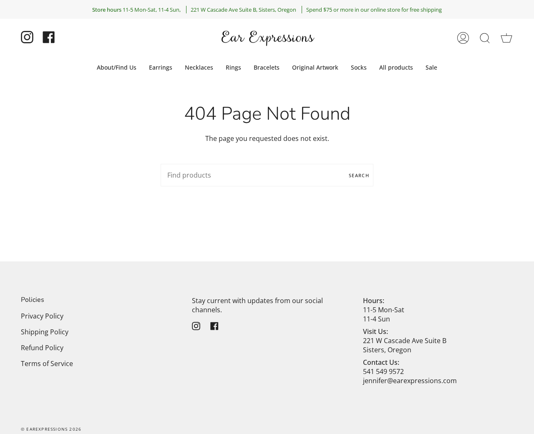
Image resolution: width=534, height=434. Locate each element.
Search (359, 175)
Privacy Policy (42, 316)
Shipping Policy (44, 331)
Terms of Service (47, 363)
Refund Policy (42, 347)
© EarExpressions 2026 (51, 429)
